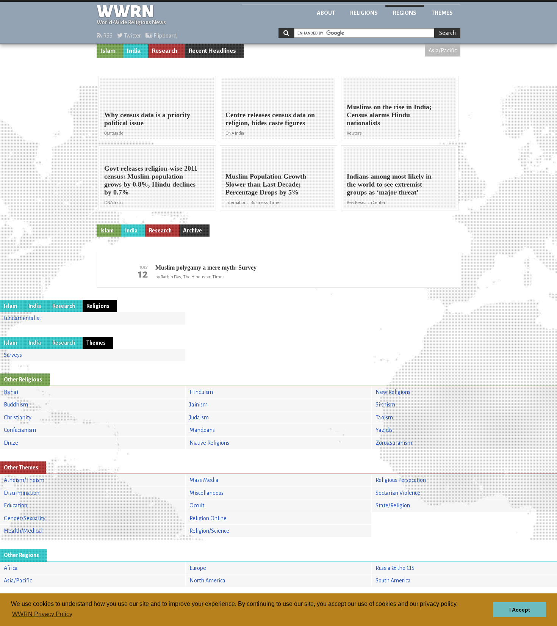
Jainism (198, 405)
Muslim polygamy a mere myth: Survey (206, 267)
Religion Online (208, 518)
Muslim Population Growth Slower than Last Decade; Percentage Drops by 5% (265, 184)
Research (164, 50)
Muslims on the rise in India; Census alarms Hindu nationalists (389, 115)
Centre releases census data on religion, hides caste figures (270, 119)
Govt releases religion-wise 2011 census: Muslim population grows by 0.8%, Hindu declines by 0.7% (150, 180)
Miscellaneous (206, 493)
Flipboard (164, 36)
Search (447, 33)
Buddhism (16, 405)
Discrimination (21, 493)
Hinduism (201, 392)
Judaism (199, 417)
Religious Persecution (401, 480)
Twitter (132, 36)
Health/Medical (23, 531)
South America (393, 580)
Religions (364, 13)
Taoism (384, 417)
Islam (108, 50)
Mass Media (204, 480)
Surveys (13, 355)
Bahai (11, 392)
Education (15, 505)
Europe (197, 568)
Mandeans (202, 430)
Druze (11, 443)
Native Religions (209, 443)
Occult (196, 505)
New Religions (393, 392)
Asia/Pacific (443, 50)
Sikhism (385, 405)
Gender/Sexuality (24, 518)
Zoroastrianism (394, 443)
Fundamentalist (22, 318)
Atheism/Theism (24, 480)
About (326, 13)
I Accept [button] (519, 610)
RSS (107, 36)
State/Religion (393, 505)
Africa (11, 568)
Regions (404, 13)
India (134, 50)
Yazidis (384, 430)
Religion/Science (209, 531)
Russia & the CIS (395, 568)
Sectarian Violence (398, 493)
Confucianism (20, 430)
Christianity (17, 417)
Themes (442, 13)
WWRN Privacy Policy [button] (42, 614)
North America (207, 580)
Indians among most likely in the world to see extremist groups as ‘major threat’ (389, 184)
